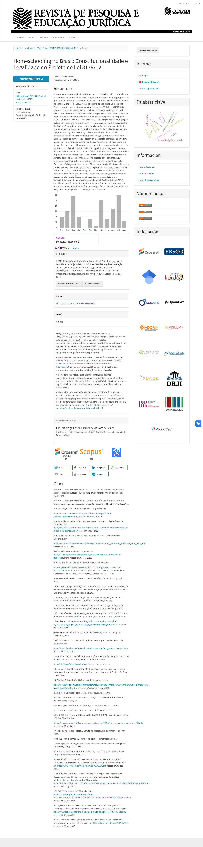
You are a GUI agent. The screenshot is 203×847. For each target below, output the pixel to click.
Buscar (72, 37)
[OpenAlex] (174, 302)
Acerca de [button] (57, 37)
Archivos (44, 37)
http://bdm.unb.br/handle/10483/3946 (110, 822)
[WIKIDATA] (174, 404)
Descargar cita (92, 284)
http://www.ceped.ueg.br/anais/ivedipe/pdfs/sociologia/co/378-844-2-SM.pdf (89, 811)
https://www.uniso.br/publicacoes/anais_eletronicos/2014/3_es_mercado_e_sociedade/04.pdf (98, 722)
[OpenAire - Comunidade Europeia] (149, 302)
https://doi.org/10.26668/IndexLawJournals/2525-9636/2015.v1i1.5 (31, 99)
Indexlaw (20, 37)
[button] (62, 467)
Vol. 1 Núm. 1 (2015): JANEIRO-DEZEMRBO (56, 48)
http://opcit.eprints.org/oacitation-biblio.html (81, 408)
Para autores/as (146, 173)
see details (73, 248)
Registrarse (184, 3)
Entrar (197, 3)
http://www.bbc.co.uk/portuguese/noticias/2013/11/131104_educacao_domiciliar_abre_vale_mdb (100, 543)
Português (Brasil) (150, 88)
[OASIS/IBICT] (149, 353)
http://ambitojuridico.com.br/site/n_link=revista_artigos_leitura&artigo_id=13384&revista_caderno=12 (102, 783)
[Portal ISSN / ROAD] (149, 404)
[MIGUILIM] (174, 328)
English (145, 75)
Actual (32, 37)
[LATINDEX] (174, 277)
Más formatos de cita (68, 284)
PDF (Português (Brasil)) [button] (31, 79)
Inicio (18, 48)
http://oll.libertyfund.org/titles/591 (70, 664)
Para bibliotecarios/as (149, 179)
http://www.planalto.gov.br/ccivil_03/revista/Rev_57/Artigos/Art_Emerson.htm (91, 648)
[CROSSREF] (149, 251)
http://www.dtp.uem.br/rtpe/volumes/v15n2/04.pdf (81, 765)
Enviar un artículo (148, 50)
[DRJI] (174, 378)
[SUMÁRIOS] (174, 353)
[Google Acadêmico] (149, 277)
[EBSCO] (174, 251)
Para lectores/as (146, 166)
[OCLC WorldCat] (162, 429)
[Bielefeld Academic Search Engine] (149, 378)
